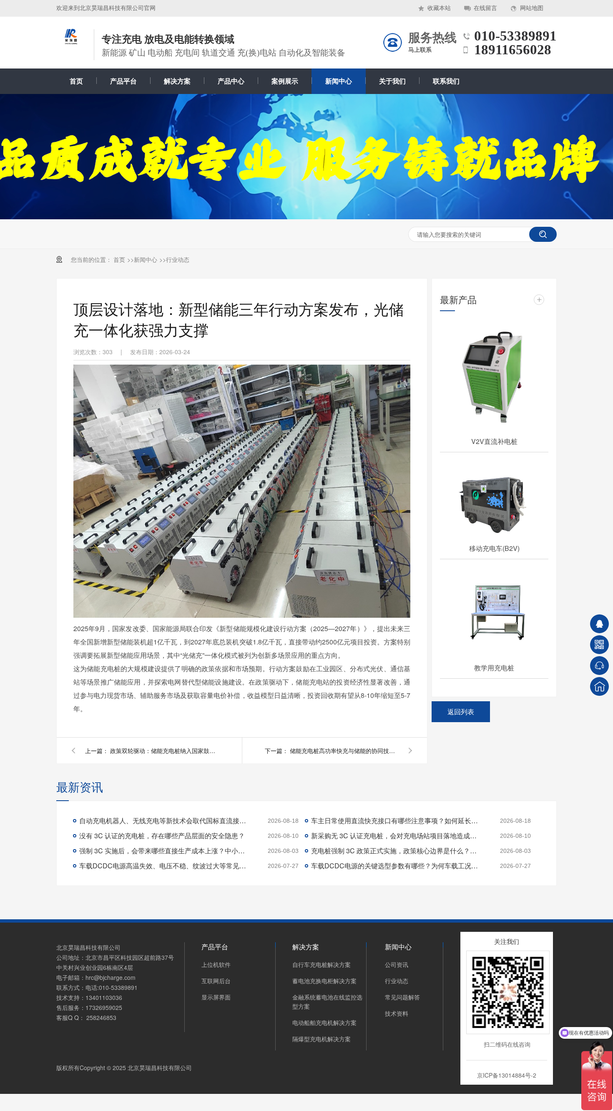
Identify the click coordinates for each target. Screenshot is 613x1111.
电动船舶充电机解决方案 (324, 1022)
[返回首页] (599, 686)
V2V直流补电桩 (494, 441)
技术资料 (396, 1013)
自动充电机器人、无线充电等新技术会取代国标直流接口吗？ (162, 820)
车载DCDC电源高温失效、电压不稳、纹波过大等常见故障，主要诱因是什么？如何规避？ (162, 865)
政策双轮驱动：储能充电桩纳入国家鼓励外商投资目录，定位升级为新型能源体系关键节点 (164, 750)
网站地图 (531, 8)
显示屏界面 (216, 997)
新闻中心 (338, 81)
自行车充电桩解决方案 (321, 964)
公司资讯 (396, 964)
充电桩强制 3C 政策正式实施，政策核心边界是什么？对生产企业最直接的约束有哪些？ (394, 850)
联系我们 (446, 81)
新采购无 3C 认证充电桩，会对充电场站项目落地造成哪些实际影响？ (394, 835)
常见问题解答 (402, 997)
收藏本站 (439, 8)
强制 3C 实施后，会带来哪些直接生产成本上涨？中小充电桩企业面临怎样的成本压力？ (162, 850)
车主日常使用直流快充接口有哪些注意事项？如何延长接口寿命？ (394, 820)
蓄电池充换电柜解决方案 (324, 981)
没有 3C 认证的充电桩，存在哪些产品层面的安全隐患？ (162, 835)
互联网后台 (216, 981)
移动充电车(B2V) (494, 548)
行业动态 (177, 259)
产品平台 (123, 81)
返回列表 (460, 711)
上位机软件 (216, 964)
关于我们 (392, 81)
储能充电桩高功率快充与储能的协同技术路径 (344, 750)
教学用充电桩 (494, 667)
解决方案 (177, 81)
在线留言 (485, 8)
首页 (76, 81)
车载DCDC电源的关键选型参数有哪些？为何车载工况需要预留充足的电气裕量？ (394, 865)
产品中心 (231, 81)
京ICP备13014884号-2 (506, 1075)
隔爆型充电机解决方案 (321, 1039)
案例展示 (284, 81)
